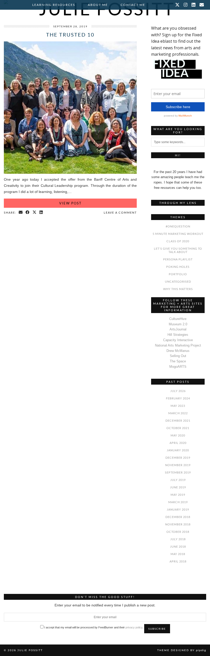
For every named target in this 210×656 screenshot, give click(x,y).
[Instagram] (186, 5)
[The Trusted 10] (70, 173)
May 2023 (178, 405)
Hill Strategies (177, 335)
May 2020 (178, 435)
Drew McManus (178, 351)
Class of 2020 (177, 241)
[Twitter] (177, 5)
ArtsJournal (178, 329)
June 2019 (178, 487)
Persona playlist (178, 259)
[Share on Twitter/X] (34, 212)
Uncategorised (178, 281)
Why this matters (178, 289)
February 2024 (178, 398)
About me (98, 5)
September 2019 (178, 472)
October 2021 (177, 428)
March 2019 (178, 502)
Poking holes (178, 266)
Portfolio (178, 274)
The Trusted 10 (70, 34)
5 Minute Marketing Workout (178, 233)
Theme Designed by (181, 650)
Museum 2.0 (178, 324)
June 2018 (178, 546)
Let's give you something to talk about (178, 250)
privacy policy (133, 627)
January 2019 (178, 509)
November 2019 (178, 465)
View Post (70, 203)
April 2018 (178, 561)
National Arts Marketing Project (178, 345)
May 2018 (178, 554)
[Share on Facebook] (27, 212)
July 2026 (178, 391)
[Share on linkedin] (41, 212)
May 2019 (178, 494)
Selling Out (178, 356)
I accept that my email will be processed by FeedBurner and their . (93, 627)
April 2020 (178, 442)
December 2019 (177, 457)
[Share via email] (20, 212)
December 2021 (177, 420)
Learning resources (53, 5)
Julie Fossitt (30, 650)
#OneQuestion (178, 226)
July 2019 (178, 479)
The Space (178, 361)
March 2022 (178, 413)
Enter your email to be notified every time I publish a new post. (105, 605)
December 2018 (177, 517)
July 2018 (178, 539)
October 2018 (177, 531)
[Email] (202, 5)
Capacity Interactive (178, 340)
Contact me (133, 5)
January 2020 (178, 450)
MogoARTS (177, 367)
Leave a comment (120, 212)
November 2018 (178, 524)
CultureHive (177, 319)
